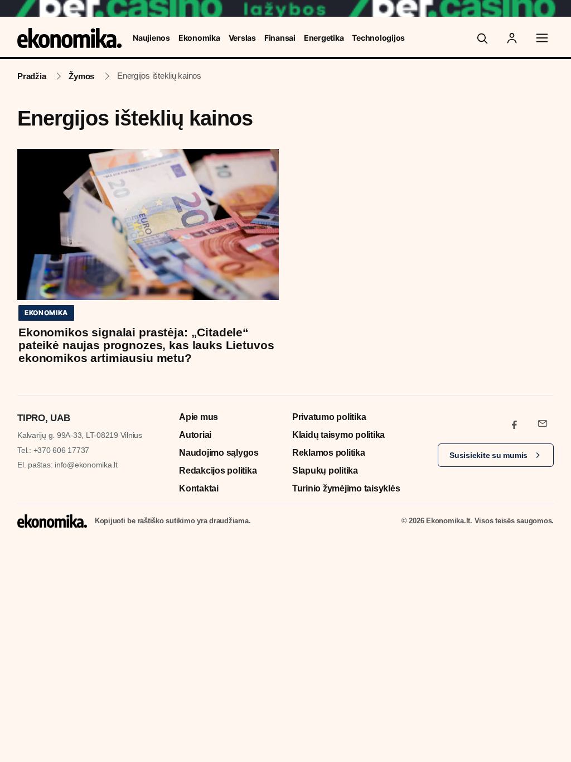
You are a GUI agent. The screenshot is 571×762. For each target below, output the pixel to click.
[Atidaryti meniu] (542, 38)
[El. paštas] (542, 423)
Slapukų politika (325, 470)
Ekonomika (199, 37)
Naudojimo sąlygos (219, 452)
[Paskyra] (512, 38)
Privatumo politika (329, 417)
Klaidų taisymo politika (338, 435)
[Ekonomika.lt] (69, 38)
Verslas (242, 37)
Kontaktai (199, 488)
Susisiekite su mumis (488, 455)
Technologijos (378, 37)
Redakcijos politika (218, 470)
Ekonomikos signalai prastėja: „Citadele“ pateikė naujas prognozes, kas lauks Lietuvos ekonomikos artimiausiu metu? (146, 345)
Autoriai (195, 435)
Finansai (280, 37)
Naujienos (151, 37)
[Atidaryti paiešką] (481, 38)
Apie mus (198, 417)
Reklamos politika (328, 452)
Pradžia (31, 76)
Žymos (81, 76)
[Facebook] (515, 423)
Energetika (324, 37)
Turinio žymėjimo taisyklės (346, 488)
